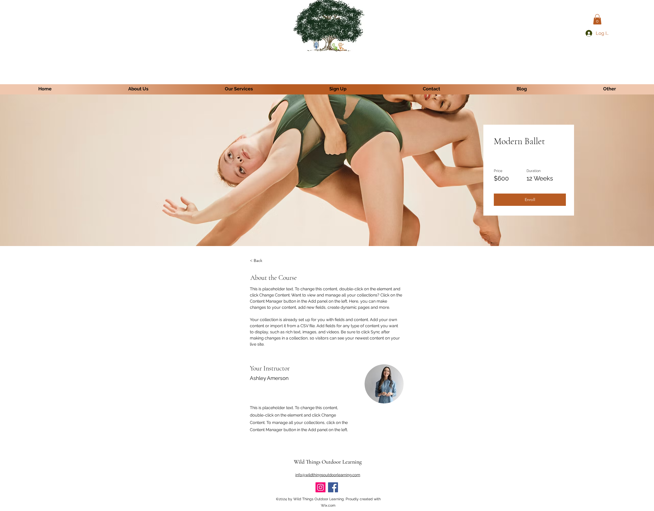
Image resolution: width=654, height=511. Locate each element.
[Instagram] (320, 487)
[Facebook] (333, 487)
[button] (597, 19)
